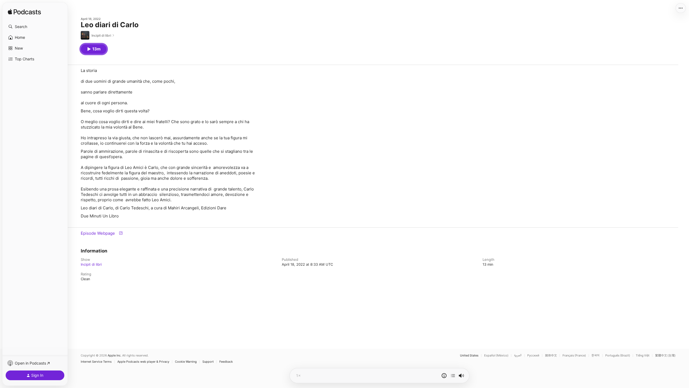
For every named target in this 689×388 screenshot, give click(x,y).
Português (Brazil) (617, 355)
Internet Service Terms (96, 361)
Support (208, 361)
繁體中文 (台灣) (665, 355)
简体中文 (551, 355)
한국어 (596, 355)
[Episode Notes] (444, 375)
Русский (533, 355)
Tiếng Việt (642, 355)
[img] (24, 12)
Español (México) (496, 355)
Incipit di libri (91, 264)
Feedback (226, 361)
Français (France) (574, 355)
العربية (518, 355)
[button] (35, 26)
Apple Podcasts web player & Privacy (143, 361)
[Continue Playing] (453, 375)
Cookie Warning (186, 361)
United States (469, 355)
